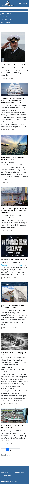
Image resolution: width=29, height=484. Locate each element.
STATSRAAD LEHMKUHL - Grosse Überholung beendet (12, 306)
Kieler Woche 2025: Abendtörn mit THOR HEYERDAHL (13, 158)
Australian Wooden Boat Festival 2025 (14, 259)
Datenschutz (7, 475)
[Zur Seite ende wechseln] (19, 450)
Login (12, 472)
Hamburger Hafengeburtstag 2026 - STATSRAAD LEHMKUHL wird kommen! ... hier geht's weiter (13, 100)
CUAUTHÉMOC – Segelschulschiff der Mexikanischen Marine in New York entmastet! (14, 210)
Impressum (20, 472)
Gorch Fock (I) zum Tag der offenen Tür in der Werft (13, 427)
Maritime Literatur (6, 13)
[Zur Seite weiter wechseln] (16, 450)
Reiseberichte (5, 16)
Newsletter (5, 472)
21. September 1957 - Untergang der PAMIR (13, 354)
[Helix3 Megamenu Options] (20, 3)
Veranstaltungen (5, 10)
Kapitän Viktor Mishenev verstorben (14, 65)
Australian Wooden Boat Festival (13, 265)
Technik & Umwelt (6, 22)
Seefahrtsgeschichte (6, 19)
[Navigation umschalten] (2, 469)
